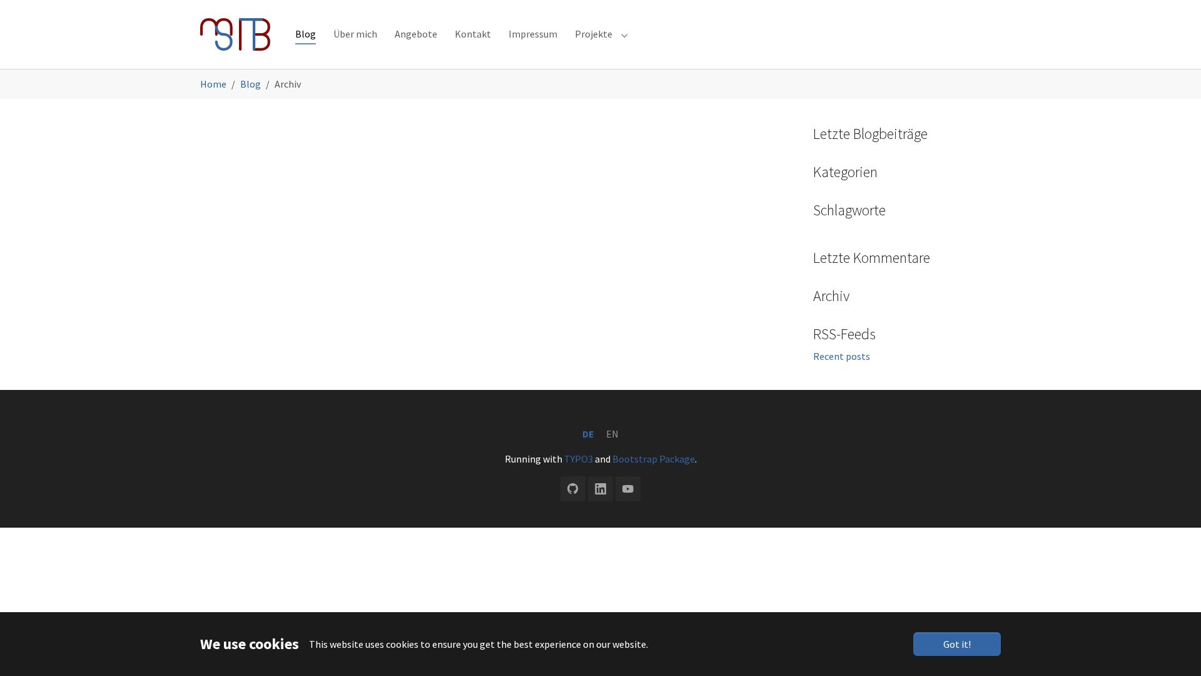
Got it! (957, 644)
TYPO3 (578, 459)
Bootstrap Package (653, 459)
